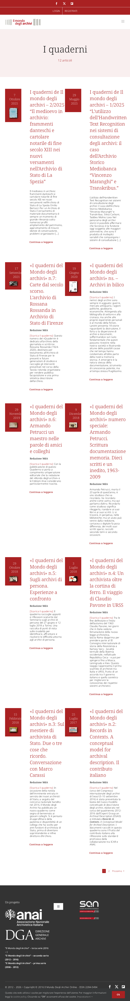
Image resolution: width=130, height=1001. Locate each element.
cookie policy (19, 996)
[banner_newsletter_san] (89, 902)
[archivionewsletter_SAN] (89, 919)
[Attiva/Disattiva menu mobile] (123, 21)
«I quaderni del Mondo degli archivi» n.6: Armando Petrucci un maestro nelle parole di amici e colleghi (46, 428)
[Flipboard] (123, 987)
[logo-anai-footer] (27, 911)
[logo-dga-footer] (27, 931)
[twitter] (116, 987)
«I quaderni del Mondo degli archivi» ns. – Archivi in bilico (107, 275)
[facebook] (110, 987)
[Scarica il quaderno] (41, 335)
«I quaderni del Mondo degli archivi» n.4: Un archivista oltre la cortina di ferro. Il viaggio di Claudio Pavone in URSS (107, 582)
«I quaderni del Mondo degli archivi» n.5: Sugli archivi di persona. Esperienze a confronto (46, 579)
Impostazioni (84, 996)
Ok (118, 994)
